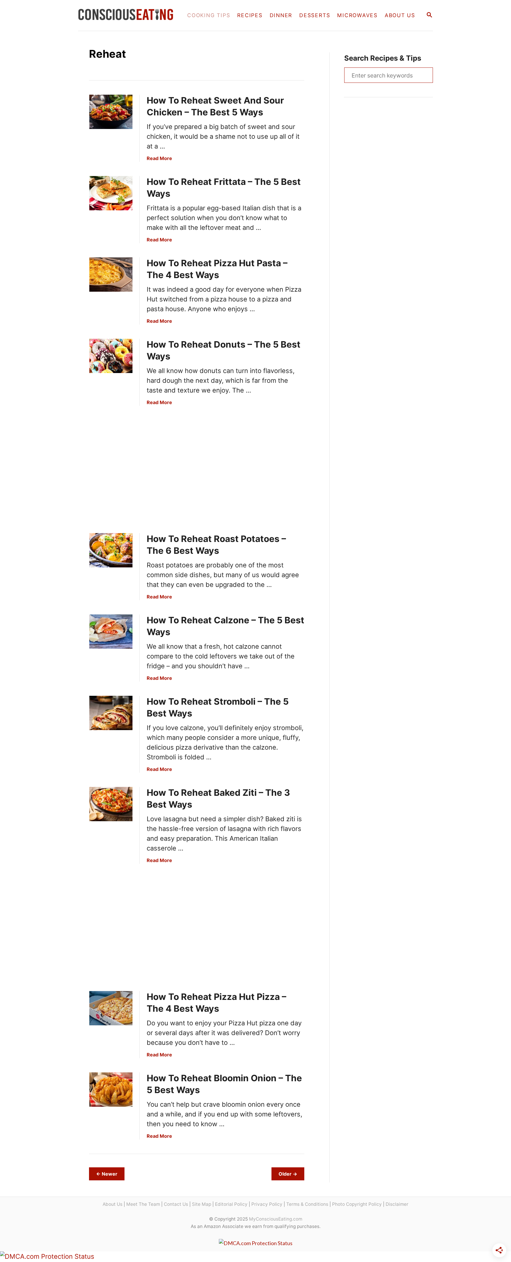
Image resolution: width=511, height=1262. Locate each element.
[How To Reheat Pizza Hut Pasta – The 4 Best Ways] (110, 274)
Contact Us (176, 1204)
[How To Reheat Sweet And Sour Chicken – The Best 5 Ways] (110, 112)
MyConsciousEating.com (275, 1219)
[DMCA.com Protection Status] (255, 1243)
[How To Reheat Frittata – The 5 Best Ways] (110, 193)
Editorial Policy (231, 1204)
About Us (112, 1204)
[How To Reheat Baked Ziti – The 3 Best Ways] (110, 804)
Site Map (201, 1204)
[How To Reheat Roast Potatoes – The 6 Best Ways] (110, 550)
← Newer (106, 1174)
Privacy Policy (266, 1204)
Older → (288, 1174)
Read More (159, 158)
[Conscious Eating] (127, 15)
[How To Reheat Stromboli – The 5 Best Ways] (110, 713)
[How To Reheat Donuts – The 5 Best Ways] (110, 356)
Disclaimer (397, 1204)
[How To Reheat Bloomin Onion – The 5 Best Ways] (110, 1089)
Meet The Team (143, 1204)
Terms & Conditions (307, 1204)
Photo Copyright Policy (357, 1204)
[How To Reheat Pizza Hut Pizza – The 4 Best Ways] (110, 1008)
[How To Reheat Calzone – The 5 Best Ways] (110, 631)
